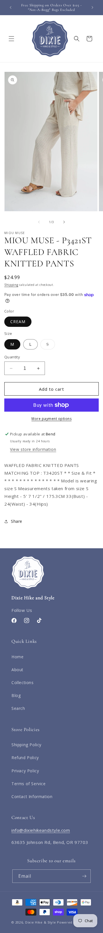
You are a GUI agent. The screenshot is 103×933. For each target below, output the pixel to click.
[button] (11, 38)
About (17, 669)
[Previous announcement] (10, 7)
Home (17, 656)
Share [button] (16, 521)
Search (18, 708)
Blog (16, 695)
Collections (22, 682)
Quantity (12, 357)
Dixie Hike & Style (40, 922)
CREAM (17, 321)
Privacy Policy (25, 770)
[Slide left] (39, 222)
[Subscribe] (84, 876)
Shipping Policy (26, 744)
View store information (33, 449)
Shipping (11, 285)
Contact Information (31, 796)
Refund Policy (25, 757)
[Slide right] (64, 222)
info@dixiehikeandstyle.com (40, 830)
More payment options (51, 418)
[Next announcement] (92, 7)
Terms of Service (28, 783)
